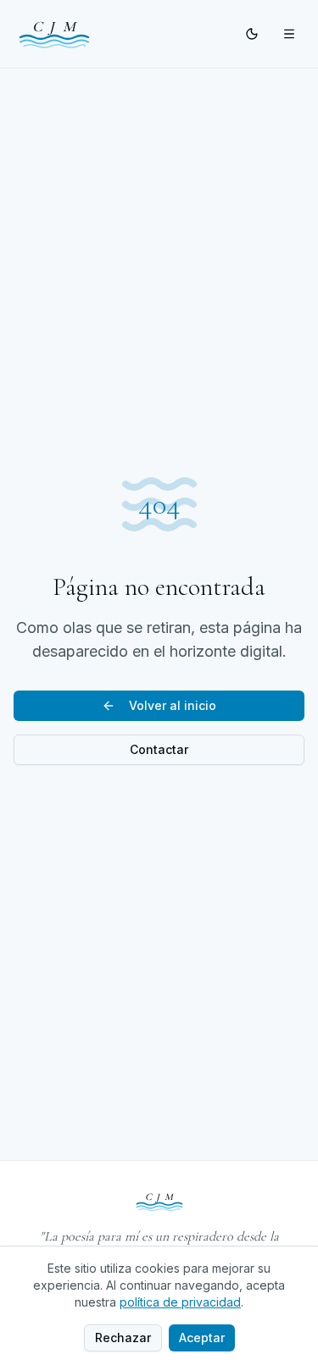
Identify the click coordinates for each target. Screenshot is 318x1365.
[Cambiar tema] (252, 34)
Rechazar (123, 1337)
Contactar (159, 749)
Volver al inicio (172, 705)
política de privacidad (180, 1302)
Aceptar (202, 1337)
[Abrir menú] (289, 34)
